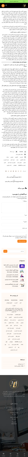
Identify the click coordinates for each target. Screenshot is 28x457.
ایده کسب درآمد (13, 320)
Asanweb (21, 151)
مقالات (22, 344)
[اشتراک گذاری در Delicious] (11, 171)
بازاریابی (12, 157)
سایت (17, 159)
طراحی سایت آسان (11, 328)
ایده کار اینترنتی (21, 320)
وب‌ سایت (24, 228)
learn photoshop (14, 300)
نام (26, 215)
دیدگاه (25, 201)
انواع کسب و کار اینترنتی (18, 317)
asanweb (21, 300)
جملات (7, 157)
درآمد (5, 322)
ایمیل (25, 221)
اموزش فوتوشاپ (18, 314)
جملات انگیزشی (23, 159)
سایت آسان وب (6, 159)
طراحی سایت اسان (9, 330)
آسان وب (15, 302)
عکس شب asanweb (22, 165)
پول (5, 344)
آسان (20, 302)
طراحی (24, 162)
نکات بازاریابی (9, 165)
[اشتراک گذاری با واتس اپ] (8, 171)
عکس (5, 162)
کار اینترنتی (11, 347)
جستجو (5, 251)
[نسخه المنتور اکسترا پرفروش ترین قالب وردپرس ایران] (24, 5)
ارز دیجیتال (20, 364)
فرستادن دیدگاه (22, 241)
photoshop (7, 300)
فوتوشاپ (14, 165)
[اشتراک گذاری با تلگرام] (6, 171)
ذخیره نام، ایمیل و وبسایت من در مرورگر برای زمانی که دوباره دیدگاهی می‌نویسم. (15, 236)
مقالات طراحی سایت (19, 154)
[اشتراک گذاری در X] (18, 171)
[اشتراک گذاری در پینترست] (16, 171)
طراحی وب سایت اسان (11, 162)
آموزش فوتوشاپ (9, 302)
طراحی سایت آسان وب (18, 330)
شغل (11, 325)
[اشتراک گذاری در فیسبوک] (21, 171)
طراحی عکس (9, 333)
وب (8, 344)
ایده (6, 317)
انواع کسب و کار (10, 314)
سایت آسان (12, 159)
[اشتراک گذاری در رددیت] (13, 171)
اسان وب (21, 157)
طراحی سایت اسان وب (17, 333)
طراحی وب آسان (11, 336)
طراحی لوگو (18, 336)
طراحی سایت (19, 162)
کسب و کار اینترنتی (14, 350)
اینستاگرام (6, 320)
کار (15, 347)
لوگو (6, 341)
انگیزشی (16, 157)
